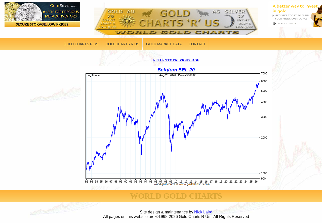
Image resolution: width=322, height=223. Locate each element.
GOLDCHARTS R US (122, 44)
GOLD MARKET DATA (164, 44)
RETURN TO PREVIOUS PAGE (176, 60)
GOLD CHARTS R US (81, 44)
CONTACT (197, 44)
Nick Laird (203, 212)
